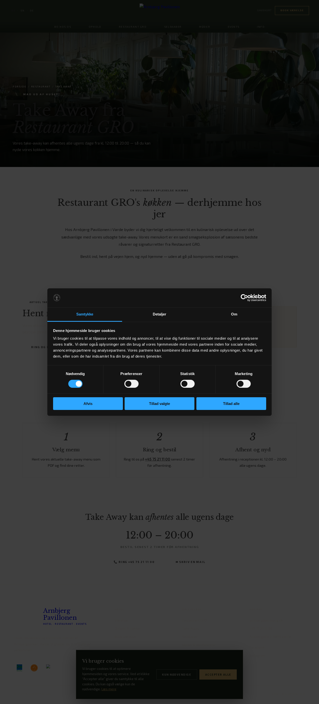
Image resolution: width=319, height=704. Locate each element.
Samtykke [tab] (84, 314)
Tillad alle (231, 403)
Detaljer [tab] (159, 314)
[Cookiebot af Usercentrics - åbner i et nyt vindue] (244, 298)
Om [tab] (234, 314)
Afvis (87, 403)
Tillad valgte (159, 403)
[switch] (131, 384)
